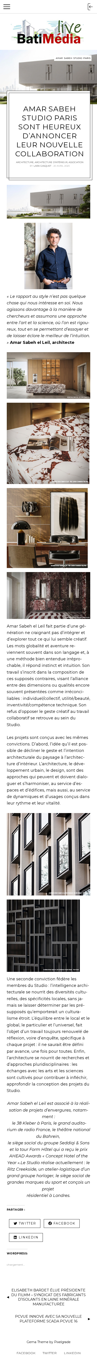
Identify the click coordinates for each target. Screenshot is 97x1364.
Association (76, 162)
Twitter (50, 1353)
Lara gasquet (42, 165)
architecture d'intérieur (51, 162)
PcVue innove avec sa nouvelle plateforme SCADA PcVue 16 (48, 1318)
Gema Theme (37, 1342)
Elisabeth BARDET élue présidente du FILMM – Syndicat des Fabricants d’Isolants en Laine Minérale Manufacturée (48, 1297)
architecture (25, 162)
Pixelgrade (62, 1342)
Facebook (25, 1353)
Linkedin (72, 1353)
